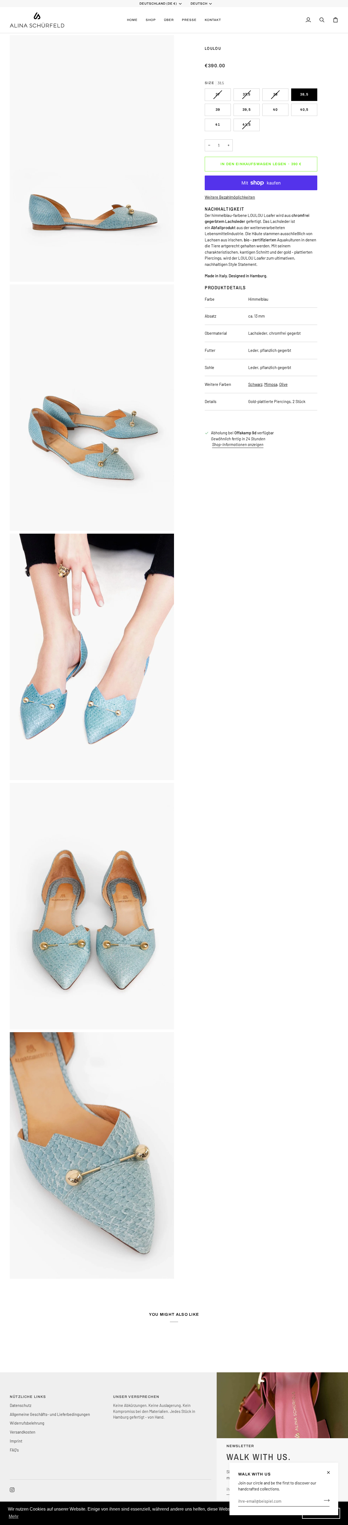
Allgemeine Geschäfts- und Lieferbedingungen (50, 1414)
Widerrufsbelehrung (27, 1423)
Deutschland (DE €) (158, 3)
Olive (283, 384)
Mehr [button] (13, 1516)
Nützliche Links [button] (28, 1397)
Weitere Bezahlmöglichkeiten (230, 197)
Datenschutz (20, 1405)
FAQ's (14, 1449)
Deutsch (199, 3)
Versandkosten (22, 1431)
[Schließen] (330, 1472)
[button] (151, 20)
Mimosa (270, 384)
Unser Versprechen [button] (136, 1397)
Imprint (16, 1440)
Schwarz (255, 384)
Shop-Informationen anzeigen (237, 444)
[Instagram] (12, 1489)
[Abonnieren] (325, 1500)
